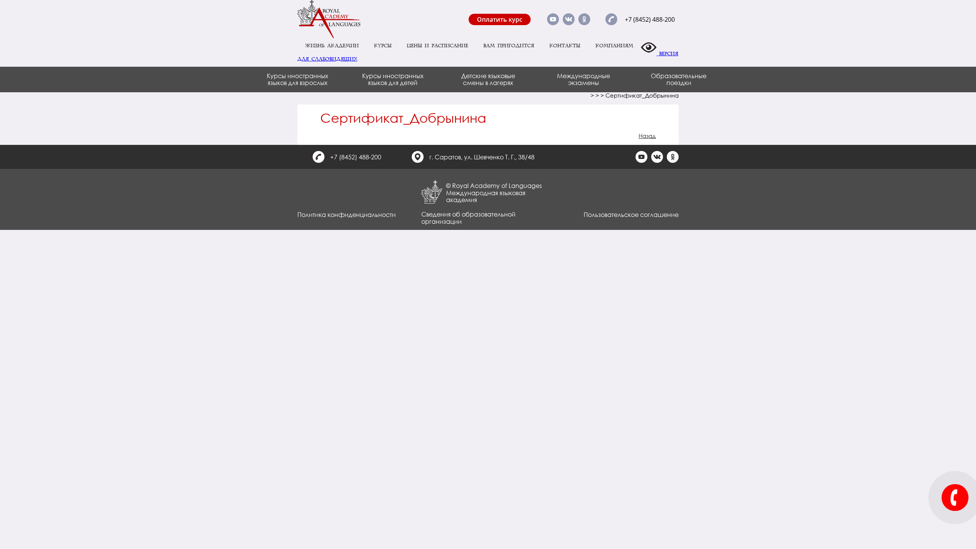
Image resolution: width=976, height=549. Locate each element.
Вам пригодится (508, 45)
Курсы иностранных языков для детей (393, 79)
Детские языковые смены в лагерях (488, 79)
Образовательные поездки (678, 79)
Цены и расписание (437, 45)
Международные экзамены (583, 79)
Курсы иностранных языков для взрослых (297, 79)
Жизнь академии (332, 45)
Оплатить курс (499, 19)
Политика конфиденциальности (346, 214)
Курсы (383, 45)
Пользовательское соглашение (631, 214)
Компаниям (614, 45)
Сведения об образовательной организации (468, 217)
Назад (647, 136)
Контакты (564, 45)
